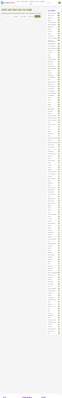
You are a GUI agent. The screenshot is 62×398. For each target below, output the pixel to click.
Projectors (53, 234)
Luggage (53, 169)
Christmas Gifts (53, 232)
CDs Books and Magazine (53, 272)
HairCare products (53, 46)
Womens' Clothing (53, 13)
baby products (53, 144)
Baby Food (53, 270)
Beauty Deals (53, 61)
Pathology (53, 277)
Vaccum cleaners (53, 160)
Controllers (53, 245)
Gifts (53, 333)
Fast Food (53, 286)
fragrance (53, 236)
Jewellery (53, 73)
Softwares (53, 293)
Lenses (53, 261)
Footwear (53, 31)
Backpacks (53, 313)
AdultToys (53, 306)
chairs (53, 149)
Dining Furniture (53, 189)
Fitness (53, 131)
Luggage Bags (53, 297)
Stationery (53, 304)
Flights (53, 126)
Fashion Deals (53, 75)
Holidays (53, 185)
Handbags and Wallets (53, 117)
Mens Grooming (53, 254)
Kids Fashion (53, 151)
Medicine (53, 209)
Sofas (53, 212)
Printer (53, 122)
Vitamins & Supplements (53, 48)
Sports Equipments (53, 153)
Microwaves (53, 230)
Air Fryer (53, 106)
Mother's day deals (53, 178)
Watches (53, 17)
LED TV (53, 79)
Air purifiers (53, 266)
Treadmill (53, 324)
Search (37, 16)
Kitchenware (53, 183)
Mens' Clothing (53, 15)
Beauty (53, 70)
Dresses (53, 167)
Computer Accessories (53, 120)
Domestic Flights (53, 77)
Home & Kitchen (53, 88)
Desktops (53, 113)
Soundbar (53, 176)
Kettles (53, 162)
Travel (53, 102)
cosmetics (53, 165)
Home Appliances (53, 90)
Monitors (53, 57)
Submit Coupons (24, 1)
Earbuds (53, 29)
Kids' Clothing (53, 35)
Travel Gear (53, 252)
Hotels (53, 135)
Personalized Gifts (53, 223)
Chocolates (53, 259)
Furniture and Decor (53, 115)
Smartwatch (53, 64)
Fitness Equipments (53, 171)
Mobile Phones (53, 26)
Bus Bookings (53, 284)
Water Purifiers (53, 315)
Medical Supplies (53, 108)
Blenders (53, 248)
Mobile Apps (53, 257)
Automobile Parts (53, 290)
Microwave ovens (53, 187)
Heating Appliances (53, 243)
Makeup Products (53, 198)
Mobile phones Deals (53, 24)
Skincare (53, 20)
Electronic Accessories (53, 68)
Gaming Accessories (53, 319)
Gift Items (53, 221)
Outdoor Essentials (53, 328)
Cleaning (53, 295)
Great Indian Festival (53, 322)
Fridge (53, 250)
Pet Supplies (53, 268)
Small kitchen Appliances (53, 138)
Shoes (53, 55)
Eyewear (53, 227)
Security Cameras (53, 124)
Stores (37, 1)
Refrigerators (53, 84)
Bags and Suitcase (53, 82)
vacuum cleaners (53, 86)
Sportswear (53, 111)
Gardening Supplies (53, 288)
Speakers (53, 97)
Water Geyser (53, 331)
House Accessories (53, 174)
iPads (53, 310)
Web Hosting (53, 281)
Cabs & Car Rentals (53, 299)
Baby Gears (53, 156)
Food (53, 129)
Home (18, 1)
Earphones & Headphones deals (53, 41)
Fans (53, 308)
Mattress (53, 104)
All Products (32, 1)
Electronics (53, 50)
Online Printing (53, 275)
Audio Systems (53, 192)
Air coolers (53, 218)
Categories (42, 1)
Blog (31, 4)
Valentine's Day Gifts (53, 214)
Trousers (53, 216)
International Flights (53, 93)
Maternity (53, 279)
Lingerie (53, 180)
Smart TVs (53, 52)
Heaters (53, 205)
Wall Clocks (53, 326)
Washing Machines (53, 43)
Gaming (53, 158)
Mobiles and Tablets (53, 22)
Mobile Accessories (53, 66)
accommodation (53, 147)
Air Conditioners (53, 95)
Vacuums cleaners (53, 194)
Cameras (53, 225)
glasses (53, 207)
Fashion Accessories (53, 59)
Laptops (53, 33)
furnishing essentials (53, 239)
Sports (53, 196)
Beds (53, 241)
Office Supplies (53, 200)
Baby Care (53, 140)
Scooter (53, 317)
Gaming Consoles (53, 203)
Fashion (53, 99)
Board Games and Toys (53, 142)
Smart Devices (53, 133)
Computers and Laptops (53, 38)
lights (53, 263)
